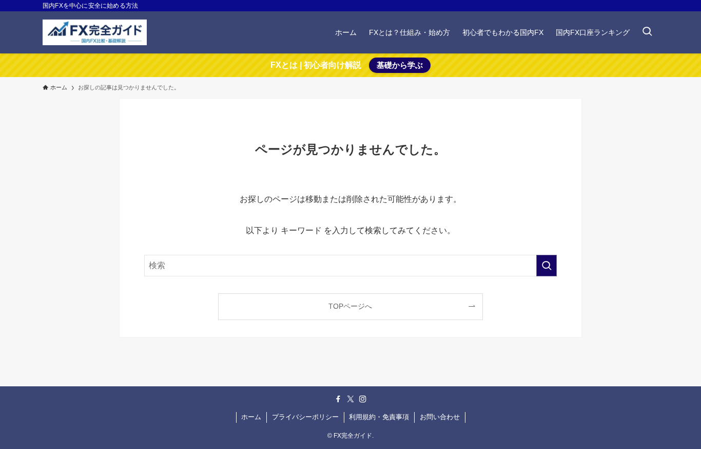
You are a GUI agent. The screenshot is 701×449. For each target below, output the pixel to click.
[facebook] (338, 399)
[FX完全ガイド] (95, 32)
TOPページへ (350, 306)
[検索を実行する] (546, 265)
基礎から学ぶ (400, 65)
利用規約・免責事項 (379, 417)
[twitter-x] (350, 399)
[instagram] (362, 399)
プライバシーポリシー (305, 417)
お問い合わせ (440, 417)
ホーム (251, 417)
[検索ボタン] (647, 32)
